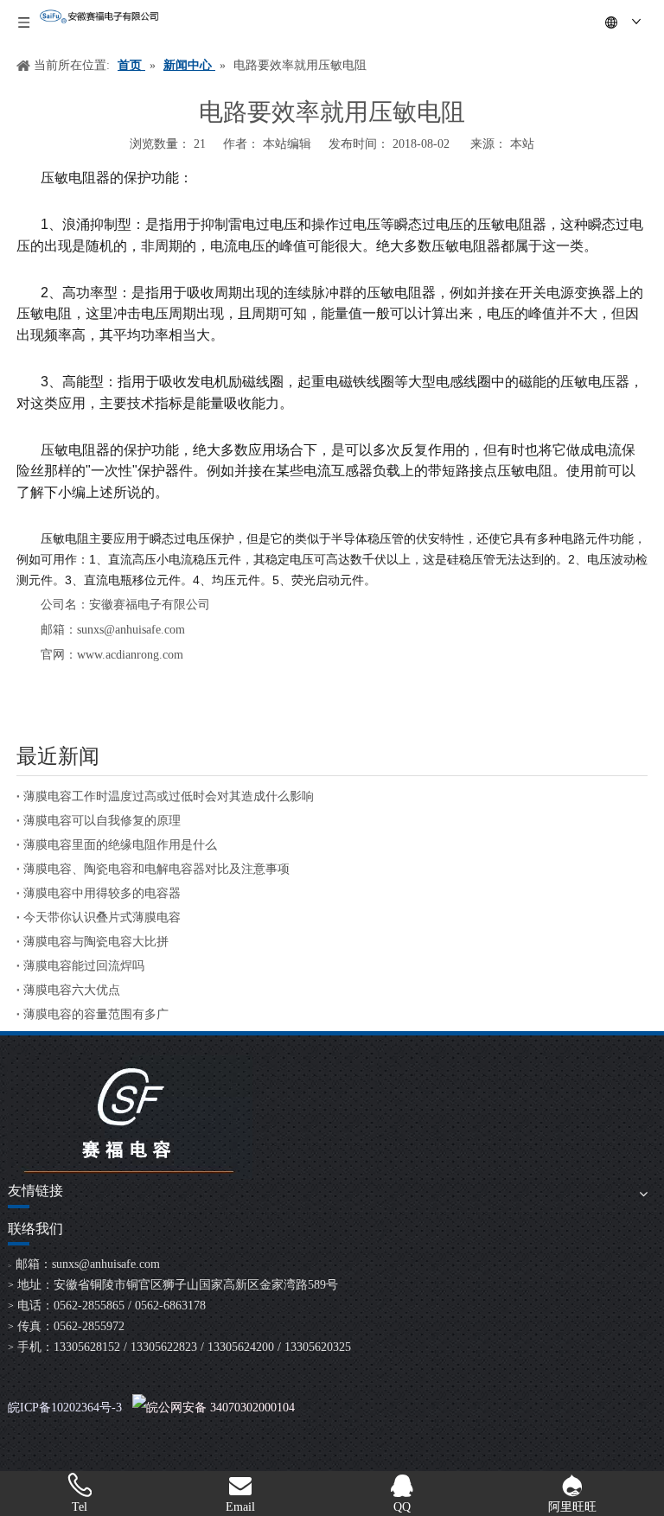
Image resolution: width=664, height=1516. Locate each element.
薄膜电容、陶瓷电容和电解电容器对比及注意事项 (156, 869)
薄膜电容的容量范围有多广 (96, 1014)
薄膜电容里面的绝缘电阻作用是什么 (120, 844)
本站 (522, 143)
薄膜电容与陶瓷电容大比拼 (96, 941)
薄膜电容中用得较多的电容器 (102, 893)
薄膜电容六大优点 (71, 990)
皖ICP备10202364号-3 (65, 1407)
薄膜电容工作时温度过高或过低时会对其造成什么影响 (168, 796)
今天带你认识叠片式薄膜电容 (102, 917)
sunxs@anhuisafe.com (106, 1264)
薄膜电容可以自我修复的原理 (102, 820)
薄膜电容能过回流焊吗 (83, 965)
